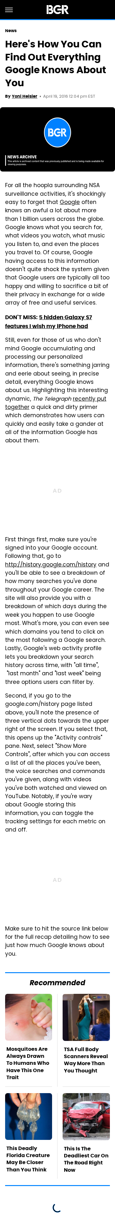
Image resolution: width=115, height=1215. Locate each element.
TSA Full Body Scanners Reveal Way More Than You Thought (86, 1060)
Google (70, 202)
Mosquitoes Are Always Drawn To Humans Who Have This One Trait (27, 1063)
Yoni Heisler (24, 96)
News (11, 30)
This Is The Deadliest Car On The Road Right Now (86, 1159)
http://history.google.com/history (50, 565)
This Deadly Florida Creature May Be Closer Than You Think (28, 1159)
